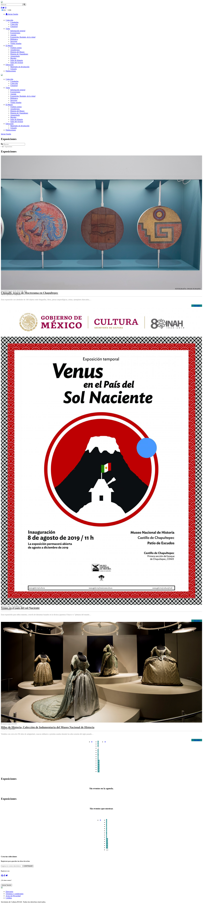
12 (99, 765)
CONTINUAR (28, 866)
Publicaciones (11, 71)
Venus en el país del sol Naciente (20, 607)
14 (99, 769)
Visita (8, 29)
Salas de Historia (16, 60)
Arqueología (15, 56)
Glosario (13, 69)
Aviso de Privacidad (13, 896)
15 (99, 771)
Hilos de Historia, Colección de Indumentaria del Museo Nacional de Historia (47, 727)
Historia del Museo (17, 52)
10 (99, 761)
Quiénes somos (16, 48)
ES (4, 10)
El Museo (9, 46)
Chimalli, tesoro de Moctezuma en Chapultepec (29, 292)
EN (10, 10)
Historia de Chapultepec (19, 54)
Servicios (13, 41)
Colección (9, 20)
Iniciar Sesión (13, 14)
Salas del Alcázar (16, 63)
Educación (10, 65)
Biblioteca (14, 39)
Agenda (13, 35)
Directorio (9, 892)
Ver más (197, 306)
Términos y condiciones (14, 894)
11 (98, 763)
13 (99, 767)
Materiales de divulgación (19, 67)
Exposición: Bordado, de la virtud (22, 37)
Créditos (9, 898)
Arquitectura (15, 50)
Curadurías (14, 22)
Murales (13, 58)
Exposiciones (15, 33)
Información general (17, 31)
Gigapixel (14, 27)
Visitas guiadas (15, 43)
